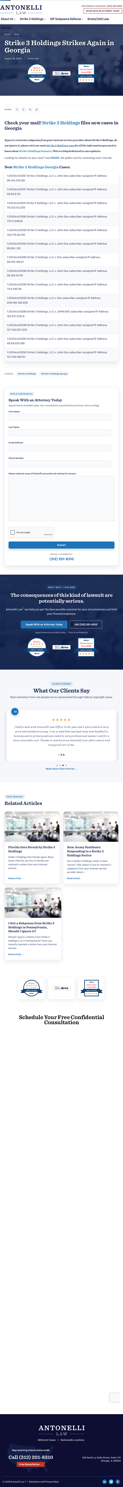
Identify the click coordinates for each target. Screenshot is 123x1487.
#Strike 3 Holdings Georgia (54, 374)
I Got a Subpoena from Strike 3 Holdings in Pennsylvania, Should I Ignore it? (31, 927)
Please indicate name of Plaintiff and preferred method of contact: (42, 473)
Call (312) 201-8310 (85, 624)
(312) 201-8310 (114, 6)
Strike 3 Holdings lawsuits (35, 151)
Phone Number (16, 458)
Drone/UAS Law (98, 19)
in (30, 109)
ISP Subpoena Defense (66, 19)
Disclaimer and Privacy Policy (44, 1482)
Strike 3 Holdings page (60, 145)
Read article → (16, 878)
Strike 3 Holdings (32, 19)
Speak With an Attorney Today (44, 624)
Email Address (16, 442)
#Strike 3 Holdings (27, 374)
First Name (14, 411)
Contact (6, 27)
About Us (7, 19)
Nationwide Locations (72, 1440)
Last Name (14, 427)
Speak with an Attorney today (103, 11)
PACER (55, 157)
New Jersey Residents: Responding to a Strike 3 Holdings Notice (85, 851)
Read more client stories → (61, 768)
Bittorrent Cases (47, 1440)
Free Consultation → (30, 1464)
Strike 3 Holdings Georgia (35, 167)
